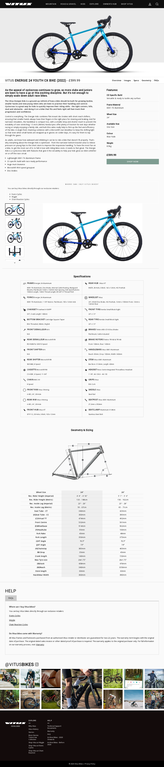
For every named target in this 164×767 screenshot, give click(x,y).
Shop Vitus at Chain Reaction (36, 752)
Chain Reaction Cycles (20, 199)
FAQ (49, 734)
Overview (116, 80)
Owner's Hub (110, 4)
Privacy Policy (90, 764)
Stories (31, 732)
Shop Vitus (127, 4)
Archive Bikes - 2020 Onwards (55, 738)
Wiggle (14, 197)
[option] (92, 233)
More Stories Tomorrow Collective (33, 737)
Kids (83, 4)
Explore (94, 4)
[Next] (14, 262)
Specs (136, 80)
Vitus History (33, 729)
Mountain (51, 4)
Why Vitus (32, 726)
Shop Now (132, 161)
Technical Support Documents (54, 727)
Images (127, 80)
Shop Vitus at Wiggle (36, 742)
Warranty (40, 644)
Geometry (146, 80)
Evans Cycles (17, 194)
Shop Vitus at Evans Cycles (36, 747)
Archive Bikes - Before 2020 (55, 743)
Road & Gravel (68, 4)
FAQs (156, 80)
